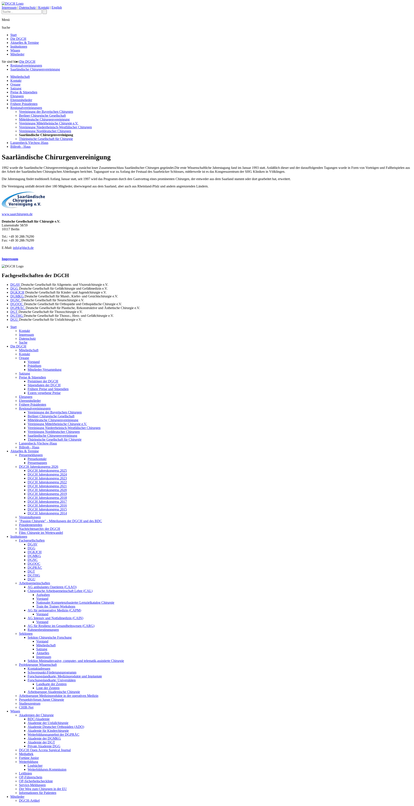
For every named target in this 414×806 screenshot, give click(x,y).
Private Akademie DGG (44, 746)
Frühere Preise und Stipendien (48, 389)
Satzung (15, 88)
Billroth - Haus (20, 146)
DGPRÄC (18, 308)
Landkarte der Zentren (51, 684)
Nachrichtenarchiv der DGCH (39, 529)
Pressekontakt (37, 459)
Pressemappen (37, 463)
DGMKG (17, 296)
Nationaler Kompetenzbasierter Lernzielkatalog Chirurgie (75, 602)
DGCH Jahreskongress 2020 (47, 490)
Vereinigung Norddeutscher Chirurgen (45, 131)
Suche (23, 342)
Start (13, 35)
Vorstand (34, 362)
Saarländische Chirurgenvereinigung (35, 69)
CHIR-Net (26, 707)
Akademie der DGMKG (44, 738)
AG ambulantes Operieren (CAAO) (52, 587)
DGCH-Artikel (29, 800)
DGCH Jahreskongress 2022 (47, 482)
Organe (15, 84)
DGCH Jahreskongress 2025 (47, 470)
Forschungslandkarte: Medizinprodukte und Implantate (65, 676)
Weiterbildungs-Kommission (47, 769)
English (57, 7)
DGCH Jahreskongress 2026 (38, 466)
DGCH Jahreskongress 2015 (47, 509)
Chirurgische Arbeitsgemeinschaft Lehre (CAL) (60, 591)
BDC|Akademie (39, 719)
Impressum (9, 7)
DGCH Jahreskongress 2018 (47, 498)
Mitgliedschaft (20, 77)
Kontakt (43, 7)
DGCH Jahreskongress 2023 (47, 478)
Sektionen (26, 633)
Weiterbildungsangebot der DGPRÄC (53, 734)
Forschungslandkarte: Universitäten (52, 680)
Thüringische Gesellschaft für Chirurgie (46, 139)
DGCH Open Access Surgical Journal (45, 750)
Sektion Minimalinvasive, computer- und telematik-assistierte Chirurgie (76, 661)
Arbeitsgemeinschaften (34, 583)
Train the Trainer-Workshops (55, 606)
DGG (14, 288)
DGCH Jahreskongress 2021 (47, 486)
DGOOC (17, 304)
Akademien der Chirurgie (36, 715)
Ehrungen (17, 96)
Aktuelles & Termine (24, 42)
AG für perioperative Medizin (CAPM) (54, 610)
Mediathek (26, 754)
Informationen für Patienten (37, 793)
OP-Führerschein (30, 777)
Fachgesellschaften (32, 540)
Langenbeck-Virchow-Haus (29, 143)
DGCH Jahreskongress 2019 (47, 494)
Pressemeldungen (31, 455)
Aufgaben (43, 595)
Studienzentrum (29, 703)
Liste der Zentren (48, 688)
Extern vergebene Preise (44, 393)
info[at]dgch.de (23, 248)
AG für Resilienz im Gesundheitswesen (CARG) (61, 626)
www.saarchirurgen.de (17, 214)
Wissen (15, 50)
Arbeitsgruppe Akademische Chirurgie (54, 692)
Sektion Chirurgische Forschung (50, 637)
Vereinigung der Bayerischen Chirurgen (46, 111)
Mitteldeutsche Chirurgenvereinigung (44, 119)
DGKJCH (17, 292)
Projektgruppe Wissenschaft (38, 664)
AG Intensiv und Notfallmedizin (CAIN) (55, 618)
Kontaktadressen (39, 668)
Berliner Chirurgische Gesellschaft (42, 115)
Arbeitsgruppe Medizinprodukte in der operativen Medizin (58, 696)
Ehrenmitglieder (21, 100)
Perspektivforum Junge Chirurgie (41, 699)
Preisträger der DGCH (43, 381)
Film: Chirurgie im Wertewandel (41, 532)
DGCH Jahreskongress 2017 (47, 501)
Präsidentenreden (30, 525)
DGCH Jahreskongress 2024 (47, 474)
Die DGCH (18, 39)
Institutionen (18, 46)
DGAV (15, 284)
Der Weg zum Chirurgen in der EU (43, 789)
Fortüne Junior (29, 758)
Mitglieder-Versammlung (44, 369)
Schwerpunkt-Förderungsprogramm (52, 672)
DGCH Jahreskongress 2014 (47, 513)
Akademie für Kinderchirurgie (48, 730)
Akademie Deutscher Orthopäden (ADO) (56, 727)
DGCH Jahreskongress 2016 (47, 505)
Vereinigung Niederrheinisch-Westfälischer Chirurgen (55, 127)
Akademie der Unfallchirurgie (48, 723)
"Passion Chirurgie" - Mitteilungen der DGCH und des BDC (60, 521)
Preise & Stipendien (23, 92)
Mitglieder (17, 54)
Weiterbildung (28, 762)
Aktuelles (42, 653)
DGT (14, 312)
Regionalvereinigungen (26, 65)
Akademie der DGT (41, 742)
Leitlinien (25, 773)
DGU (14, 319)
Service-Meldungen (32, 785)
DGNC (15, 300)
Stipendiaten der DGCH (44, 385)
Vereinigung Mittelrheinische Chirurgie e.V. (48, 123)
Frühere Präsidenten (24, 104)
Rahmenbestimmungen (43, 630)
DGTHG (17, 315)
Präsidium (34, 366)
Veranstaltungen (30, 517)
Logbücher (35, 765)
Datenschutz (27, 7)
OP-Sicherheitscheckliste (36, 781)
